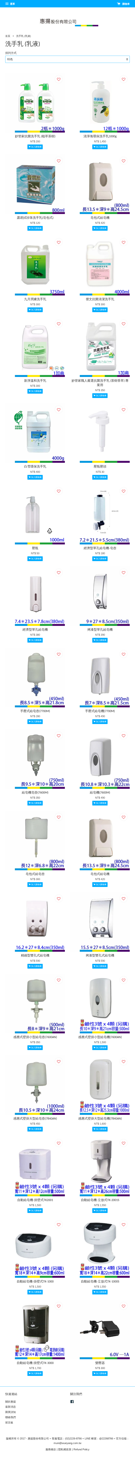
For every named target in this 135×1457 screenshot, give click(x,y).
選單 (12, 3)
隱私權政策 (64, 1449)
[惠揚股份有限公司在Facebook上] (72, 1402)
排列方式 (11, 52)
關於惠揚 (10, 1401)
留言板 (9, 1422)
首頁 (7, 36)
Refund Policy (81, 1449)
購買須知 (10, 1411)
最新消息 (10, 1406)
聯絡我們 (10, 1417)
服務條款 (51, 1449)
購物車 (126, 3)
